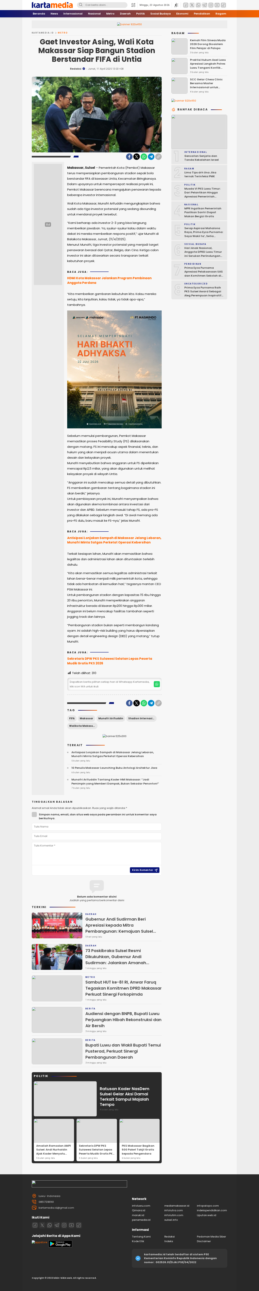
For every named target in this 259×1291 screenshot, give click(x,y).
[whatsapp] (157, 684)
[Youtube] (71, 1225)
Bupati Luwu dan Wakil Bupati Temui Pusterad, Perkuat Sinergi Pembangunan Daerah (123, 1051)
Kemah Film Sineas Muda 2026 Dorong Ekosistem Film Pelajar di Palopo (208, 44)
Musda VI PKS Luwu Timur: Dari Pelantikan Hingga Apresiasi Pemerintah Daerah (202, 194)
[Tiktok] (78, 1225)
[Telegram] (151, 156)
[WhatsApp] (144, 156)
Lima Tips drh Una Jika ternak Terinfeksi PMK (200, 174)
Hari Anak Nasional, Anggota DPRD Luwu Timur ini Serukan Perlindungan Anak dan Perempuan (203, 254)
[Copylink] (158, 156)
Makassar (86, 718)
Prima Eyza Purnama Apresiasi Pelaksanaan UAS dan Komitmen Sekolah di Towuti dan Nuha (203, 274)
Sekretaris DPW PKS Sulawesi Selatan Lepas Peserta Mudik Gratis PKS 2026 (109, 661)
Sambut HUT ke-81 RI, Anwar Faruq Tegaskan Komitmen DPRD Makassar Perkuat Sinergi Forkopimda (123, 988)
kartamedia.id (43, 33)
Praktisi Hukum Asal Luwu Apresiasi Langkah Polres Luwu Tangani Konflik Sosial (208, 66)
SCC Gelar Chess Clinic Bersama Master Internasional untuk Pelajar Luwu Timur (206, 85)
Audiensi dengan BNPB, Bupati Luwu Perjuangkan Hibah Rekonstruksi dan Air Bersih (123, 1020)
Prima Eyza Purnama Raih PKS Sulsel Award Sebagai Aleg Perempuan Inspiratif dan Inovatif (202, 293)
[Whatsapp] (49, 1225)
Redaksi (75, 69)
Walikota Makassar (82, 726)
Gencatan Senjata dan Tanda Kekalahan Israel (201, 158)
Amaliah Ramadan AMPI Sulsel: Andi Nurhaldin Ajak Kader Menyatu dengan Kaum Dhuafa (53, 1152)
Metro (63, 33)
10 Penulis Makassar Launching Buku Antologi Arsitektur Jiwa (114, 768)
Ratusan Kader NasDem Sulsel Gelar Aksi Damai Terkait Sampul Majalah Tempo (124, 1096)
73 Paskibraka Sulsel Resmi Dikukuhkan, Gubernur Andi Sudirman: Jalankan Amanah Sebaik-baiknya (115, 960)
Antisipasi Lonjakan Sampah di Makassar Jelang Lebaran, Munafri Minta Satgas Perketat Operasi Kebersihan (114, 540)
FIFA (72, 718)
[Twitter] (136, 156)
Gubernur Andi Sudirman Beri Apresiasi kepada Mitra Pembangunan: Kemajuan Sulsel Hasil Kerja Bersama (119, 928)
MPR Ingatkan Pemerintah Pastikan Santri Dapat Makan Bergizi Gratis (202, 212)
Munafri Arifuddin (110, 718)
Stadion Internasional (142, 718)
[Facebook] (129, 156)
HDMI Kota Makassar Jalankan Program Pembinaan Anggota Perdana (109, 280)
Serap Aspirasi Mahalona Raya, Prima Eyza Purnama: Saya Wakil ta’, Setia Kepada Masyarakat (203, 234)
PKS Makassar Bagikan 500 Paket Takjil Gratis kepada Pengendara (138, 1150)
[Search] (80, 5)
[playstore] (60, 1246)
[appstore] (39, 1242)
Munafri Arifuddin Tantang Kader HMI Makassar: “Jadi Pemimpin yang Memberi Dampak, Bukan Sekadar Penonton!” (115, 782)
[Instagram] (64, 1225)
